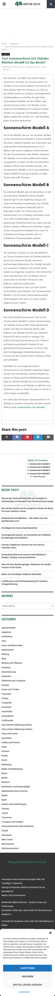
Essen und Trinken (10, 689)
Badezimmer (8, 650)
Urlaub (5, 830)
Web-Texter (7, 839)
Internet (5, 751)
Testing (5, 808)
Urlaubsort (7, 835)
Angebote (5, 54)
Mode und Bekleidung (12, 769)
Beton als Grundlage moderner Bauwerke (21, 574)
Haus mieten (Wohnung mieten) (17, 729)
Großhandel (7, 720)
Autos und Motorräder (12, 645)
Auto (4, 641)
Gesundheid (7, 716)
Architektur (7, 636)
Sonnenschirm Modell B (39, 467)
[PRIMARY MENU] (4, 4)
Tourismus (7, 817)
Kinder (5, 755)
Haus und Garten (10, 733)
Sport (4, 800)
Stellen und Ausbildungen (14, 804)
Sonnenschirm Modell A (39, 464)
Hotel (4, 747)
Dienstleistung (9, 672)
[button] (50, 932)
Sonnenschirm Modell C (39, 470)
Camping (6, 667)
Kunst (4, 760)
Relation (6, 782)
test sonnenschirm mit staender (28, 407)
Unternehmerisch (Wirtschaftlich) (18, 826)
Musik (4, 777)
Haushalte (7, 738)
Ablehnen (27, 976)
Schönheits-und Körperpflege (16, 786)
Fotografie (7, 702)
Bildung (5, 654)
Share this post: (40, 476)
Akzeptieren (27, 968)
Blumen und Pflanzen (12, 663)
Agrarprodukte (9, 628)
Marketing (6, 764)
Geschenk (6, 707)
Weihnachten (8, 844)
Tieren (5, 813)
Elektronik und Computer (14, 680)
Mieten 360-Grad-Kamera (14, 895)
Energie (5, 685)
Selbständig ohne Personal (15, 791)
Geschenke (7, 711)
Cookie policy (24, 992)
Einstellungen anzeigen (27, 984)
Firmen (5, 698)
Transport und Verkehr (12, 822)
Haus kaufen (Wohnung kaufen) (17, 725)
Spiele (5, 795)
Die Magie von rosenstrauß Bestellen (19, 528)
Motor (4, 773)
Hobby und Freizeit (11, 742)
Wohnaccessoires (10, 848)
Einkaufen (6, 676)
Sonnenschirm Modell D (39, 473)
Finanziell (6, 694)
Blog (4, 658)
